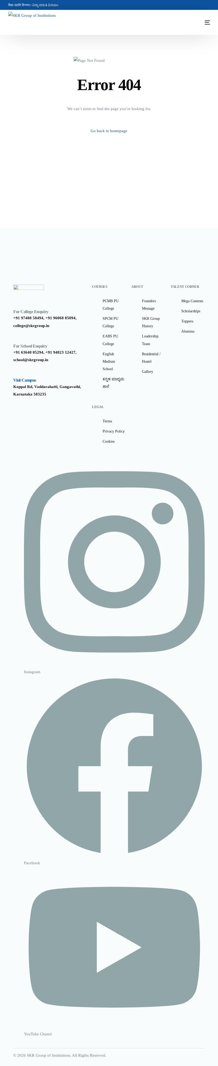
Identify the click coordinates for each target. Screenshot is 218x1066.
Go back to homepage (109, 131)
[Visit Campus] (16, 372)
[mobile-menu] (199, 22)
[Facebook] (191, 5)
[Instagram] (198, 5)
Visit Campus (24, 380)
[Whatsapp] (206, 5)
